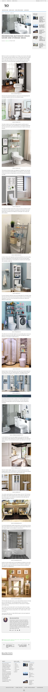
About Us (16, 664)
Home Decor (11, 10)
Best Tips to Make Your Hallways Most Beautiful (22, 646)
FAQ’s (16, 668)
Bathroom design (7, 639)
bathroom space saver (15, 639)
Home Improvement (19, 10)
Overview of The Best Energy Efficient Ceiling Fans (10, 646)
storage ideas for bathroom (9, 640)
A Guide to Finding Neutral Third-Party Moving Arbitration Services (42, 19)
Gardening (26, 10)
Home (16, 663)
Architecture (5, 10)
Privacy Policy (17, 669)
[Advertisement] (29, 6)
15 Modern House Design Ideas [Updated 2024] (42, 32)
